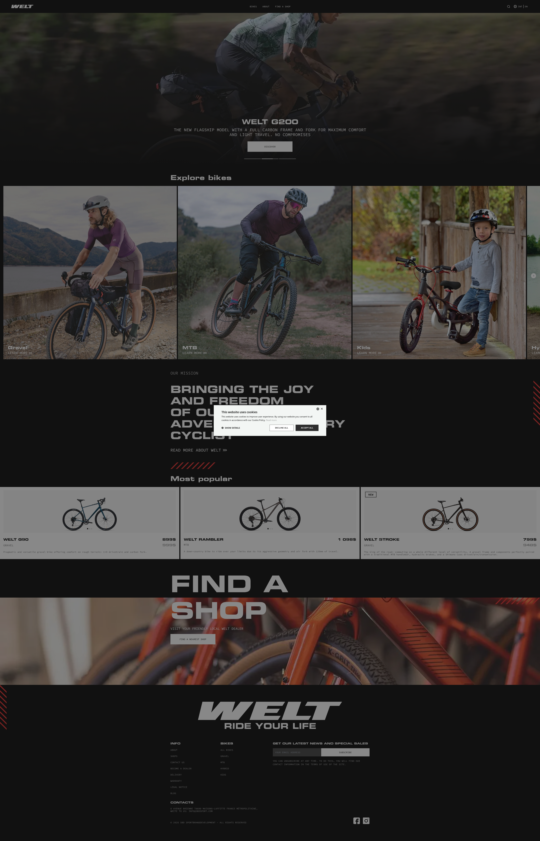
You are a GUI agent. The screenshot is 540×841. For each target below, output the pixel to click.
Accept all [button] (307, 427)
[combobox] (317, 409)
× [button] (322, 409)
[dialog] (270, 420)
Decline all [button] (281, 427)
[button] (230, 427)
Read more (271, 420)
